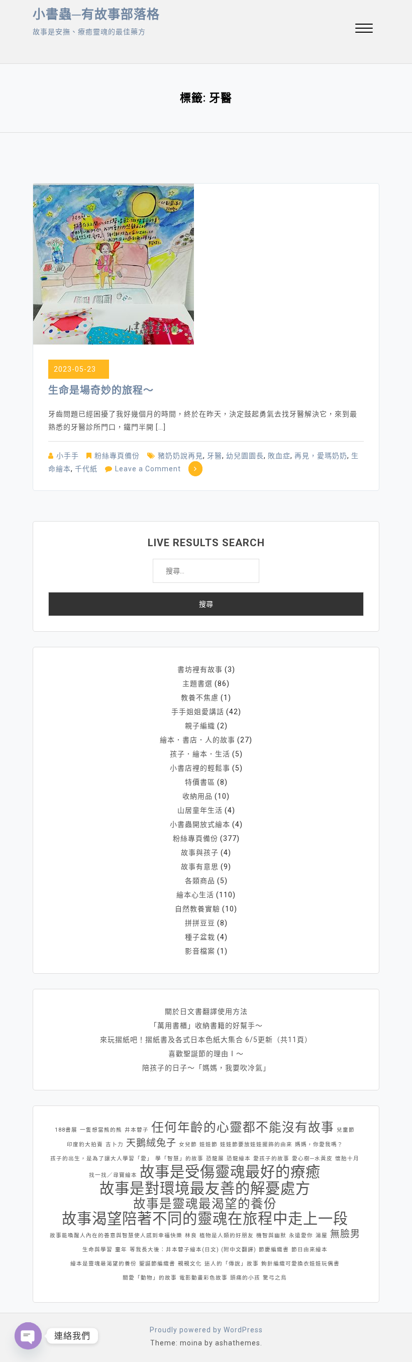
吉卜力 (115, 1144)
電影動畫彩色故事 (203, 1277)
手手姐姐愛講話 (197, 712)
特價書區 (200, 782)
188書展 (66, 1130)
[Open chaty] (28, 1335)
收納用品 (197, 796)
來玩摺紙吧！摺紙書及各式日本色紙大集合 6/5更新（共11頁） (206, 1040)
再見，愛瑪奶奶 (320, 456)
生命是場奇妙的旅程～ (101, 390)
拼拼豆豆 (200, 923)
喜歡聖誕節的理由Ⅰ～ (206, 1054)
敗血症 (279, 456)
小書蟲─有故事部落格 (96, 14)
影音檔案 (200, 951)
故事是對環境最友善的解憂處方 (205, 1188)
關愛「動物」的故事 (150, 1277)
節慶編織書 (274, 1249)
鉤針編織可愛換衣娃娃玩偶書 (300, 1263)
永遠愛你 (301, 1235)
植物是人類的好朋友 (226, 1235)
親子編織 (200, 726)
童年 (121, 1249)
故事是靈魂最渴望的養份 (205, 1204)
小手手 (67, 456)
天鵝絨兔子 (151, 1143)
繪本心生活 (195, 895)
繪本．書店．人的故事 (197, 740)
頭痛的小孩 (245, 1277)
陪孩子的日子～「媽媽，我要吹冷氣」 (206, 1068)
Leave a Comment (148, 469)
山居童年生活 (200, 810)
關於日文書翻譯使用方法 (206, 1011)
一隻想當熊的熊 (101, 1130)
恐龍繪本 (239, 1158)
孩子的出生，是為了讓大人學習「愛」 (101, 1158)
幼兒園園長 (245, 456)
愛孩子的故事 (271, 1158)
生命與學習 (97, 1249)
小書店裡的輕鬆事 (200, 768)
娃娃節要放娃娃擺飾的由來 (256, 1144)
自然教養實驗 (197, 909)
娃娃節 (208, 1144)
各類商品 (200, 881)
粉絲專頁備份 (117, 456)
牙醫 (214, 456)
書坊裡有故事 (200, 669)
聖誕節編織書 (157, 1263)
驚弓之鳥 (275, 1277)
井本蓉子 (137, 1130)
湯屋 (322, 1235)
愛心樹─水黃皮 (312, 1158)
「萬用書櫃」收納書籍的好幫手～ (206, 1026)
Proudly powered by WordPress (206, 1330)
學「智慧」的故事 (179, 1158)
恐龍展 (215, 1158)
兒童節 (346, 1130)
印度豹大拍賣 (85, 1144)
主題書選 (197, 683)
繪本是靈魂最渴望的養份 (103, 1263)
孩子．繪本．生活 (200, 754)
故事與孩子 (200, 852)
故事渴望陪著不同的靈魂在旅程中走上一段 (205, 1218)
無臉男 (345, 1234)
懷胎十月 (347, 1158)
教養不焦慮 (200, 698)
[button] (364, 29)
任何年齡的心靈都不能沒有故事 (242, 1127)
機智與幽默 (271, 1235)
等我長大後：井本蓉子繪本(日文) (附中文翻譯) (193, 1249)
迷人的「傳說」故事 (231, 1263)
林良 (191, 1235)
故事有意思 (200, 867)
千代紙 (86, 469)
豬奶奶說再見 (180, 456)
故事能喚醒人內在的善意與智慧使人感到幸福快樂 (116, 1235)
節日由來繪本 (309, 1249)
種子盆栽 (200, 937)
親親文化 (190, 1263)
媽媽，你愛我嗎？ (319, 1144)
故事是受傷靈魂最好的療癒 (230, 1171)
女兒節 (188, 1144)
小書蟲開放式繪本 (200, 824)
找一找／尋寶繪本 (113, 1175)
